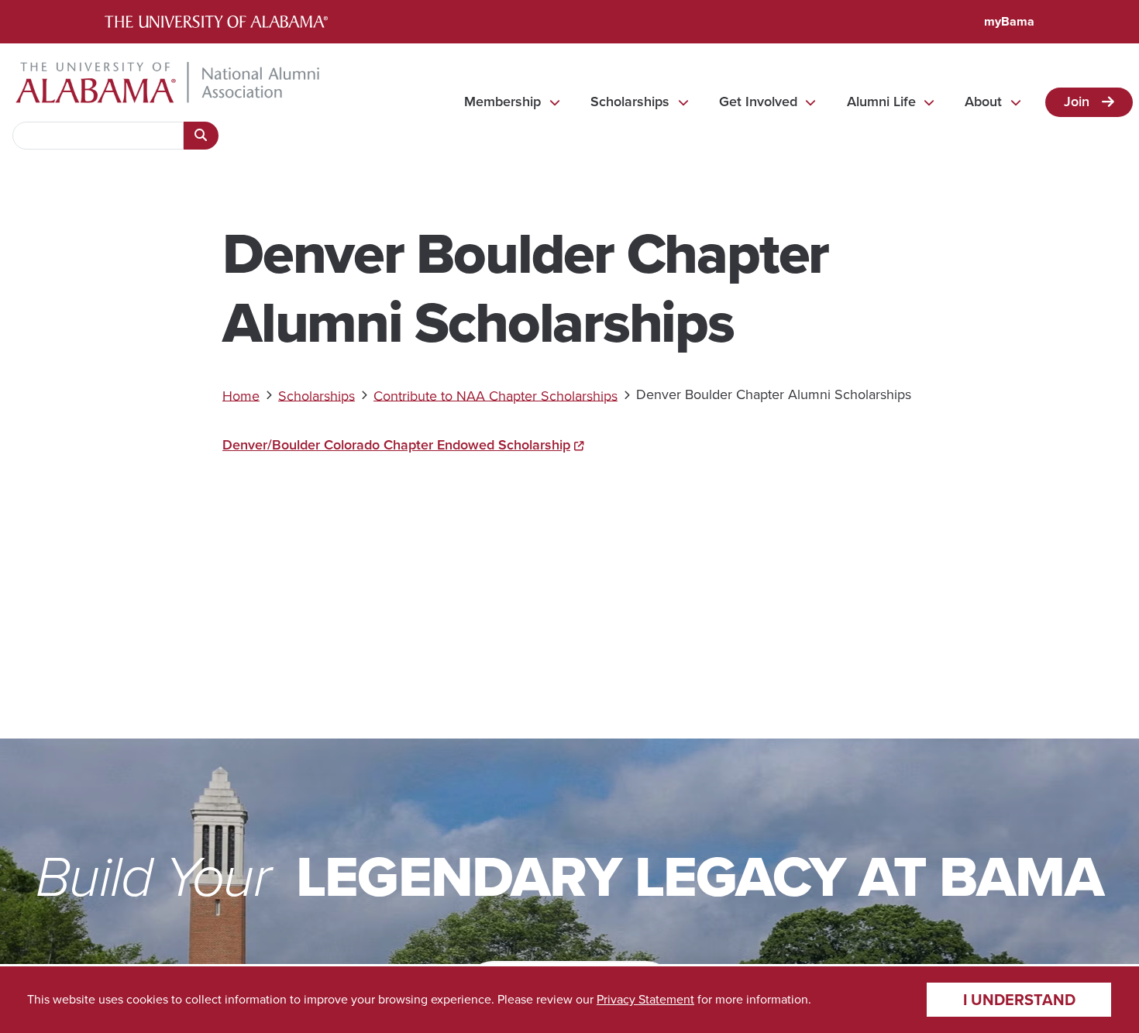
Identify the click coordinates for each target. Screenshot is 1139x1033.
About (983, 101)
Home (241, 395)
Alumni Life (881, 101)
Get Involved (758, 101)
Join (1076, 101)
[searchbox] (98, 136)
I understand (1019, 999)
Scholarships (629, 101)
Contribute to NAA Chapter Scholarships (495, 395)
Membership (502, 101)
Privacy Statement (645, 999)
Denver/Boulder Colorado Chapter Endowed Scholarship (396, 445)
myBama (1009, 21)
